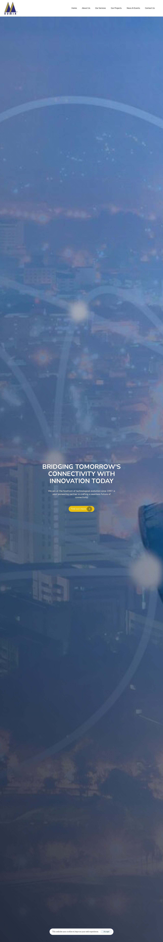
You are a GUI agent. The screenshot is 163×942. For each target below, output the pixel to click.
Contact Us (150, 8)
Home (74, 8)
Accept (106, 931)
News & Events (133, 8)
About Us (86, 8)
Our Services (100, 8)
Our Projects (116, 8)
